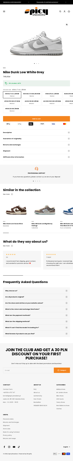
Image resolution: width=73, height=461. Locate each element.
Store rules (6, 429)
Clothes (59, 409)
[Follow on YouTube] (14, 447)
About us (37, 392)
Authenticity (38, 396)
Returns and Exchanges (11, 422)
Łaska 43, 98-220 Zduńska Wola (14, 399)
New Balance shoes (62, 405)
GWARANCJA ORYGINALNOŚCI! (10, 2)
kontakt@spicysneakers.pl (12, 396)
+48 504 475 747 (9, 392)
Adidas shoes (60, 389)
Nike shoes (59, 396)
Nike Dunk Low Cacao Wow (13, 224)
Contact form (8, 389)
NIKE (4, 68)
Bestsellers (37, 402)
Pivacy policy (7, 435)
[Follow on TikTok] (19, 447)
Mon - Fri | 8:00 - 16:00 (10, 402)
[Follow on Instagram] (9, 447)
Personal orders (8, 419)
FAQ (35, 389)
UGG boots (60, 399)
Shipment (6, 425)
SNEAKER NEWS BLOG (40, 405)
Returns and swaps (9, 438)
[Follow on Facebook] (4, 447)
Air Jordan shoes (61, 392)
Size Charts (37, 399)
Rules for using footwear (11, 432)
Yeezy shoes (60, 402)
